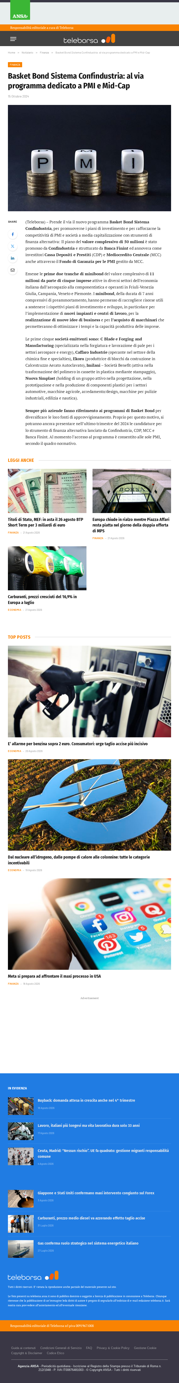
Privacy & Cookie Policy (113, 1348)
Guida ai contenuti (23, 1348)
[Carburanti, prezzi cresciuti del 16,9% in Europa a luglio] (47, 568)
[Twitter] (12, 246)
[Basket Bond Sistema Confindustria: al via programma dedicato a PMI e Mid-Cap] (89, 158)
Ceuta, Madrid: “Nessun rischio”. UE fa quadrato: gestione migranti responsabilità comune (103, 1153)
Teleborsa (66, 27)
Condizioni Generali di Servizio (61, 1348)
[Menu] (13, 37)
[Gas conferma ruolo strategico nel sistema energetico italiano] (21, 1249)
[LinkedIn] (12, 258)
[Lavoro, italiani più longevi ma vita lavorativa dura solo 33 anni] (21, 1131)
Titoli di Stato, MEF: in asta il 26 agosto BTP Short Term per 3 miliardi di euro (45, 522)
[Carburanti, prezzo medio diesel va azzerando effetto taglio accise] (21, 1224)
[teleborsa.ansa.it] (89, 38)
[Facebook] (12, 234)
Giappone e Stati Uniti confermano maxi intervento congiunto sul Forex (96, 1193)
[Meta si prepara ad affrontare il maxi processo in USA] (89, 924)
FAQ (89, 1348)
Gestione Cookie (145, 1348)
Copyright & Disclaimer (26, 1353)
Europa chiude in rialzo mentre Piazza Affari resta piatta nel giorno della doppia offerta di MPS (131, 525)
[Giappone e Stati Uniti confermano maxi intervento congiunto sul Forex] (21, 1199)
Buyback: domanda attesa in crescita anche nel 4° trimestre (86, 1100)
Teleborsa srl (59, 1325)
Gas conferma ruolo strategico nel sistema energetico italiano (88, 1243)
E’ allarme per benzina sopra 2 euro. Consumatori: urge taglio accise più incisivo (78, 743)
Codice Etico (55, 1353)
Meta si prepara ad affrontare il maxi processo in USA (54, 976)
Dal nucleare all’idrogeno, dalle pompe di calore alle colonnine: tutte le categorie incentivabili (79, 860)
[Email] (12, 270)
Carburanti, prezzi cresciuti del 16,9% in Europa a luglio (42, 599)
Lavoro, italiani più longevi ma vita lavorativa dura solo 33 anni (89, 1125)
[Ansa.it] (20, 12)
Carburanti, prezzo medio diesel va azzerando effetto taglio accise (91, 1218)
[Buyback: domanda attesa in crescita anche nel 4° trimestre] (21, 1106)
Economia (14, 609)
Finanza (15, 64)
